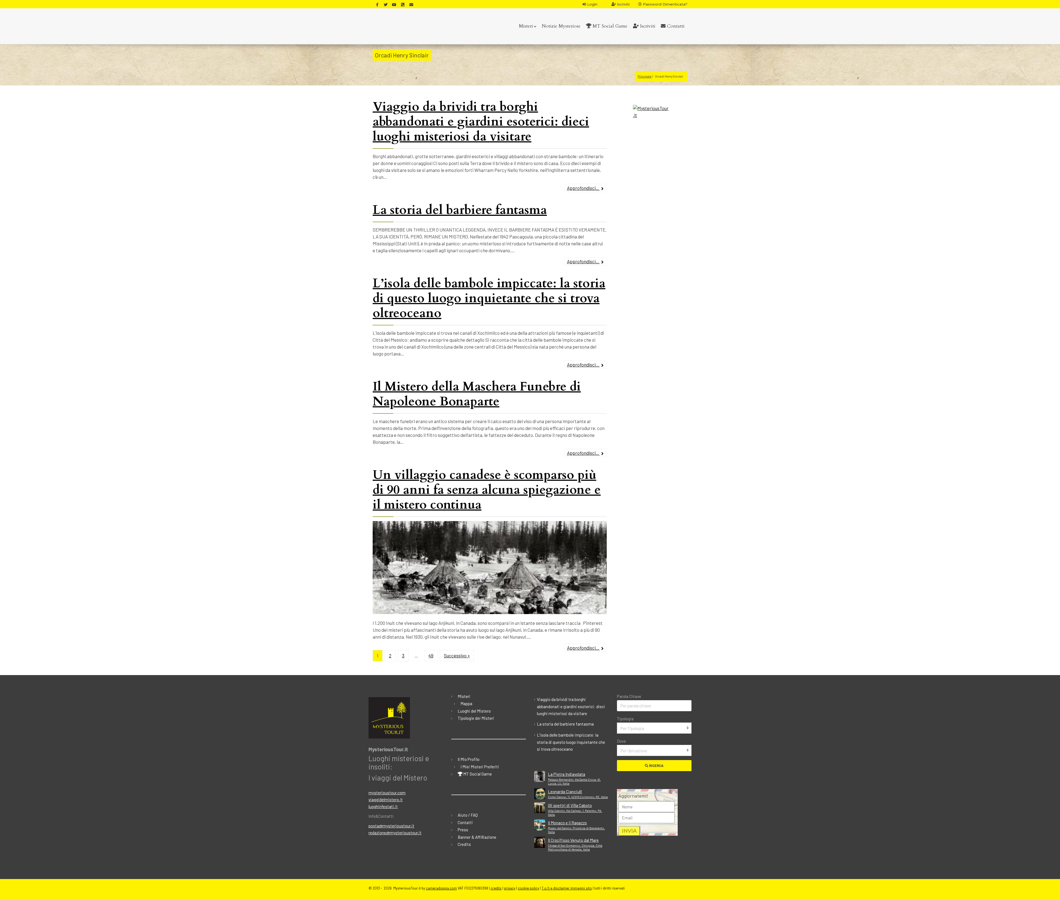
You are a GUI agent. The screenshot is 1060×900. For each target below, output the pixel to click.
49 (430, 655)
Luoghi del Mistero (474, 710)
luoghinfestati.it (383, 806)
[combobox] (654, 728)
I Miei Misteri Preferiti (479, 766)
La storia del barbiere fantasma (460, 209)
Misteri (526, 26)
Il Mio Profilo (468, 759)
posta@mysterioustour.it (391, 825)
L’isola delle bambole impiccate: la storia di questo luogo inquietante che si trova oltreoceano (489, 298)
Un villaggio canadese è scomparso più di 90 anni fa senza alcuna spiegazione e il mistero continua (487, 489)
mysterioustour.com (387, 792)
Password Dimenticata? (664, 4)
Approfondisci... (583, 188)
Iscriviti (623, 4)
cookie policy (528, 888)
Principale (644, 76)
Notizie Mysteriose (561, 26)
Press (463, 829)
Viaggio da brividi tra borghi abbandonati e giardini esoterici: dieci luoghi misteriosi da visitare (481, 121)
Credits (464, 844)
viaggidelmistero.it (386, 799)
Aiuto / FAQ (468, 815)
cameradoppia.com (441, 888)
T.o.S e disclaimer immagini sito (567, 888)
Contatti (675, 26)
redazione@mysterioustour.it (395, 832)
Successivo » (457, 655)
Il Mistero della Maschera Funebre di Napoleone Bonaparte (477, 394)
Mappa (466, 703)
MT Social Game (609, 26)
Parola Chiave (629, 696)
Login (591, 4)
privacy (509, 888)
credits (496, 888)
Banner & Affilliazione (477, 837)
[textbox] (654, 728)
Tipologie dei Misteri (476, 718)
